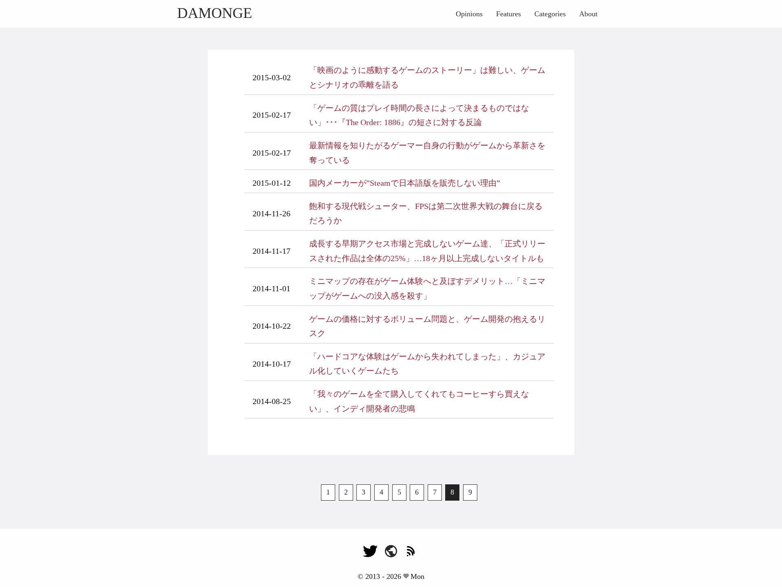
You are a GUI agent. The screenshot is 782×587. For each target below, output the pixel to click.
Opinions (469, 14)
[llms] (391, 554)
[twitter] (370, 554)
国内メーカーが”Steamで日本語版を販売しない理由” (404, 182)
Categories (550, 14)
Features (508, 14)
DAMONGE (214, 13)
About (588, 14)
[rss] (411, 554)
